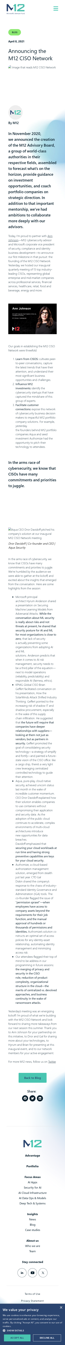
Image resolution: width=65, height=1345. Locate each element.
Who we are (32, 1246)
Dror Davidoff (30, 798)
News (32, 1219)
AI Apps (32, 1182)
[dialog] (32, 1324)
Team (32, 1251)
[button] (25, 1098)
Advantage (32, 1155)
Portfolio (32, 1166)
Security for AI (32, 1187)
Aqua (32, 434)
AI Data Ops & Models (32, 1198)
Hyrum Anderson (37, 601)
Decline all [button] (47, 1337)
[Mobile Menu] (55, 8)
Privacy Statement (32, 1300)
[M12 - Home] (15, 9)
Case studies (32, 1230)
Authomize (36, 438)
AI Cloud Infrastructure (32, 1193)
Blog (32, 1225)
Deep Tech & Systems (33, 1203)
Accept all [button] (17, 1337)
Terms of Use (32, 1294)
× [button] (61, 1307)
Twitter (52, 1062)
